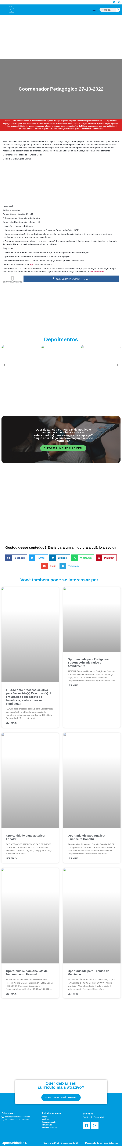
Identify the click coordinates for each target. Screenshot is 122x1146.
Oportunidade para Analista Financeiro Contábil (86, 837)
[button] (94, 9)
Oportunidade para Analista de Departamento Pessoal (27, 972)
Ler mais (11, 723)
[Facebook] (114, 2)
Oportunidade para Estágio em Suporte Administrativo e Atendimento (89, 663)
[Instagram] (119, 2)
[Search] (118, 10)
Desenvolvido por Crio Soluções (101, 1143)
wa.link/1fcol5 (97, 271)
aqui (32, 264)
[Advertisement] (61, 37)
